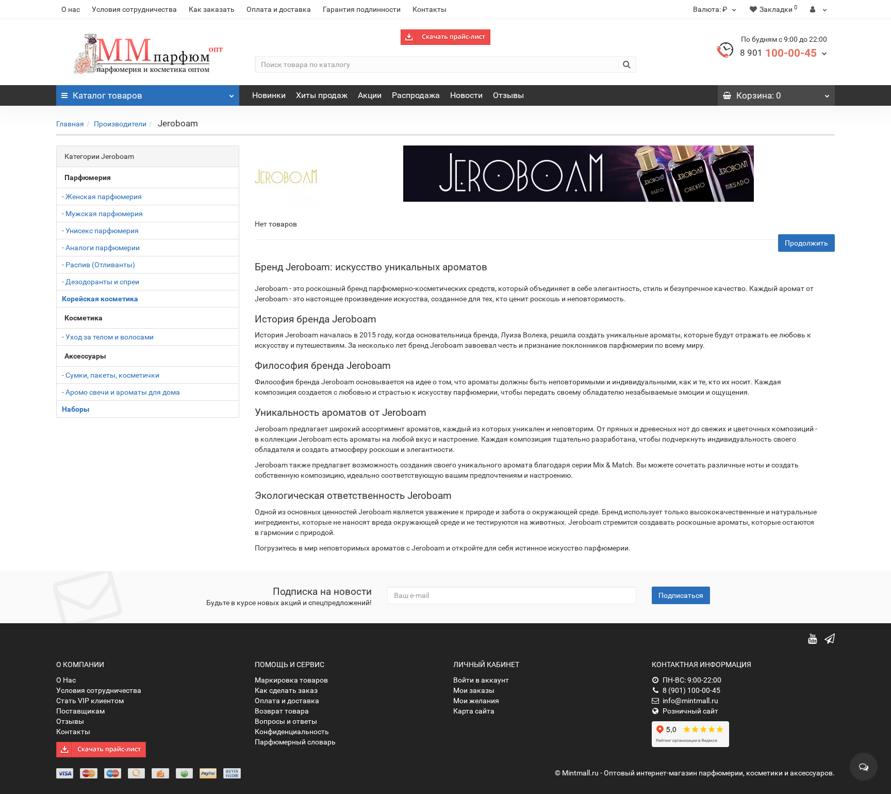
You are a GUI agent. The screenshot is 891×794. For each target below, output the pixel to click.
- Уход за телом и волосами (108, 337)
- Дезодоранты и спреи (100, 282)
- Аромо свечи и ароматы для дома (121, 392)
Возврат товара (282, 711)
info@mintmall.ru (690, 700)
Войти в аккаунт (481, 680)
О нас (70, 9)
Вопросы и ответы (286, 721)
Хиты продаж (322, 95)
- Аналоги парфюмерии (101, 248)
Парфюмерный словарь (295, 742)
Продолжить (806, 243)
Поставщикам (80, 711)
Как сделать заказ (286, 690)
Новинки (269, 95)
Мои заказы (473, 690)
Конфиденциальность (292, 731)
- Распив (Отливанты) (98, 265)
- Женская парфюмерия (102, 196)
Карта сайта (473, 711)
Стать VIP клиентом (90, 700)
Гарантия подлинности (362, 9)
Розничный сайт (690, 711)
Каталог (107, 95)
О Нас (66, 680)
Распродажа (416, 95)
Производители (120, 124)
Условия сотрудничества (134, 9)
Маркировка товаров (291, 680)
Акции (370, 95)
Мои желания (476, 700)
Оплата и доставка (278, 9)
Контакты (429, 9)
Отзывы (508, 95)
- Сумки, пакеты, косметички (110, 375)
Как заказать (212, 9)
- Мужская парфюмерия (102, 213)
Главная (70, 124)
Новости (466, 95)
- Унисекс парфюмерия (100, 230)
